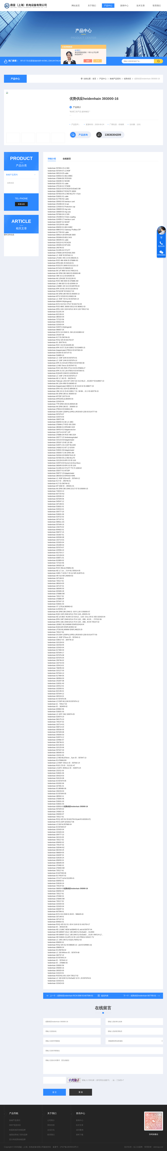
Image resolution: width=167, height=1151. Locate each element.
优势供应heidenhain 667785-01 (143, 996)
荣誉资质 (51, 1125)
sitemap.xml (158, 1147)
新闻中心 (124, 5)
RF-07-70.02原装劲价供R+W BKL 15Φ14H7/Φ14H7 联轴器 (44, 61)
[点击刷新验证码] (74, 1080)
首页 (94, 79)
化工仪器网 (137, 1147)
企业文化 (51, 1130)
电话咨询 (161, 246)
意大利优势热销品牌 (17, 1139)
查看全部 (21, 204)
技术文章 (141, 5)
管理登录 (148, 1147)
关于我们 (92, 5)
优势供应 (127, 79)
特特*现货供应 (15, 1125)
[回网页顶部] (161, 238)
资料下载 (79, 1135)
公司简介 (51, 1120)
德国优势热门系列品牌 (18, 1135)
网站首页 (76, 5)
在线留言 (67, 159)
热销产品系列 (115, 79)
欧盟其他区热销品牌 (17, 1130)
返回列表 (104, 996)
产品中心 (108, 5)
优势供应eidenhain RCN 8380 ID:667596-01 (75, 996)
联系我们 (157, 5)
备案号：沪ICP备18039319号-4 (65, 1147)
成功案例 (79, 1130)
